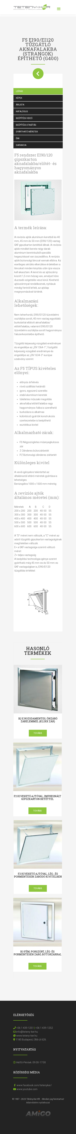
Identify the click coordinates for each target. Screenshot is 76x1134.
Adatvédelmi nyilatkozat (38, 1102)
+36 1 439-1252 (44, 1027)
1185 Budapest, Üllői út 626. (31, 1039)
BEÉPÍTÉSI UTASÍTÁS (26, 125)
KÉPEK (19, 98)
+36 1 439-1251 (25, 1027)
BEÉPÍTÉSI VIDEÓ (24, 118)
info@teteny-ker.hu (27, 1031)
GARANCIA (21, 145)
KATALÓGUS (22, 111)
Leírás (19, 91)
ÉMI (17, 138)
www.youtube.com (26, 1089)
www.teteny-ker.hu (26, 1035)
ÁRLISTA (20, 104)
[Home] (31, 5)
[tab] (40, 91)
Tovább (38, 733)
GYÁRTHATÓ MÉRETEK (27, 131)
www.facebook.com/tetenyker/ (34, 1085)
